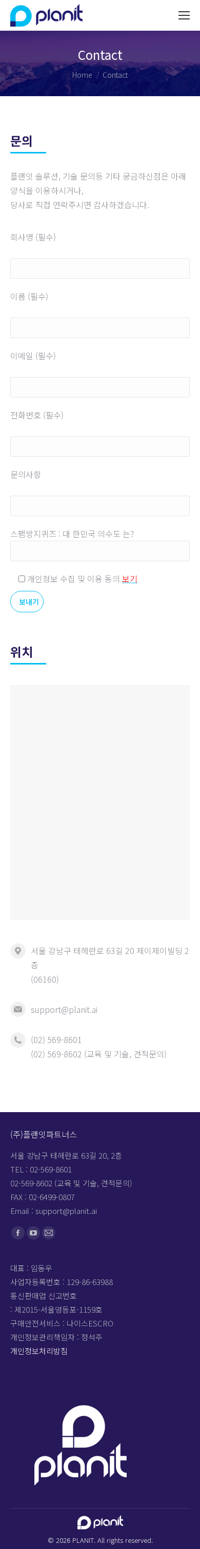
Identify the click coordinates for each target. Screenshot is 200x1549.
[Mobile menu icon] (184, 15)
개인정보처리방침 (39, 1350)
